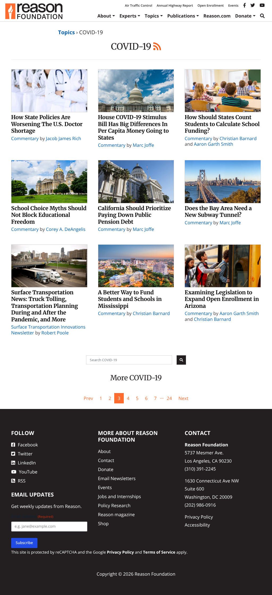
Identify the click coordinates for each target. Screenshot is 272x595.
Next (183, 398)
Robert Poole (55, 333)
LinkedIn (27, 463)
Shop (103, 523)
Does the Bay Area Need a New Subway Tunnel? (218, 212)
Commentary (25, 138)
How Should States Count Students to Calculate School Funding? (222, 124)
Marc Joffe (143, 145)
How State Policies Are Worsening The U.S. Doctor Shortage (47, 124)
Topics (152, 16)
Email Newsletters (117, 478)
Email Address (32, 516)
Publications (181, 16)
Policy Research (114, 505)
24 (169, 398)
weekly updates (36, 506)
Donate (243, 16)
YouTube (28, 472)
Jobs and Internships (119, 496)
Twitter (25, 454)
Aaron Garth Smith (213, 144)
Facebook (28, 445)
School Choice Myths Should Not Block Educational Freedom (49, 215)
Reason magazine (116, 514)
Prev (88, 398)
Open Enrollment (210, 5)
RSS (22, 481)
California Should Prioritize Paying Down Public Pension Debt (134, 215)
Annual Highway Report (175, 5)
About (104, 16)
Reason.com (217, 16)
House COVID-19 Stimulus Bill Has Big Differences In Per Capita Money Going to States (133, 127)
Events (233, 5)
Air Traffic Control (138, 5)
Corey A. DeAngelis (66, 229)
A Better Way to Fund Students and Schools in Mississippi (130, 299)
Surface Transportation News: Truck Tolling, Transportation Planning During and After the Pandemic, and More (44, 306)
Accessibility (197, 525)
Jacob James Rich (63, 138)
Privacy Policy (199, 517)
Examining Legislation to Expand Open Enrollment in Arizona (222, 299)
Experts (128, 16)
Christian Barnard (238, 138)
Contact (106, 460)
